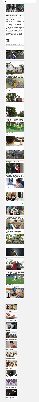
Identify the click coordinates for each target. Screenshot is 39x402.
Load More (14, 300)
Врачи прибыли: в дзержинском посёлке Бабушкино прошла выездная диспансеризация (14, 218)
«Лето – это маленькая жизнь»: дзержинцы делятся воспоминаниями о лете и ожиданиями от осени (15, 48)
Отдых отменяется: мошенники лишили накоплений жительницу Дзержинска (13, 287)
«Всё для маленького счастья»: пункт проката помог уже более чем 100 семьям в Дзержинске (14, 77)
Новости (10, 74)
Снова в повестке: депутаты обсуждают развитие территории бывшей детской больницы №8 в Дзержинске (15, 62)
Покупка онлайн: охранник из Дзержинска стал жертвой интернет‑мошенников (14, 134)
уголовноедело (18, 44)
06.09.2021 (7, 13)
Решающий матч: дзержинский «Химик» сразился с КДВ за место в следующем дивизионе (15, 273)
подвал (11, 44)
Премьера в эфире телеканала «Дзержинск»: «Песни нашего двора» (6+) (14, 148)
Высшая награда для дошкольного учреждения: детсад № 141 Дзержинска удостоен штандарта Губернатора (14, 120)
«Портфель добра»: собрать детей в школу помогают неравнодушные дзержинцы (13, 190)
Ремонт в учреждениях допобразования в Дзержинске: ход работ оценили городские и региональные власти (14, 232)
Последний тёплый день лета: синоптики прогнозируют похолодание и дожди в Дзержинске (13, 105)
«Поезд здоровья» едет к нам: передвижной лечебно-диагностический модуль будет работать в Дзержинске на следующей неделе (15, 176)
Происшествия (21, 4)
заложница (8, 44)
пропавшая (13, 44)
